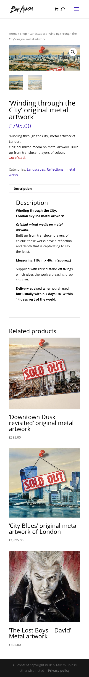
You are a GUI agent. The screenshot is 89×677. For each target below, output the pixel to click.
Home (13, 34)
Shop (23, 34)
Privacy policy (59, 670)
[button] (73, 52)
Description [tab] (23, 188)
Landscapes (37, 34)
